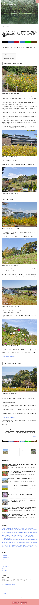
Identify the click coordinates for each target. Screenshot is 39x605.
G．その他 (4, 568)
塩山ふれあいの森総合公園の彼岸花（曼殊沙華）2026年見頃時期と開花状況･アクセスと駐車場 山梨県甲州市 (19, 532)
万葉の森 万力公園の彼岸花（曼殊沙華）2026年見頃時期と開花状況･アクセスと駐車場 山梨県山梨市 (18, 528)
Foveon (16, 429)
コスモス (11, 432)
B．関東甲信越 (5, 557)
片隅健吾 (34, 436)
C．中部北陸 (4, 559)
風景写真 (34, 433)
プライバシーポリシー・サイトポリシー (8, 584)
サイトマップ (4, 588)
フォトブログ (16, 432)
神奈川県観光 (23, 432)
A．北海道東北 (5, 555)
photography (22, 431)
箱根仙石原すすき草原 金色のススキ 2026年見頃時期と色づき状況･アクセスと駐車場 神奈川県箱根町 (18, 533)
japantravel (25, 429)
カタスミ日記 (7, 432)
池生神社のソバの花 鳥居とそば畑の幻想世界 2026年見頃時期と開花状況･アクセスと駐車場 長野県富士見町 (19, 545)
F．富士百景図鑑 (5, 566)
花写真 (30, 432)
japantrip (29, 429)
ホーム (3, 26)
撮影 (20, 432)
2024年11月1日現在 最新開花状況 (8, 356)
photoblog (17, 431)
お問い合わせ (4, 593)
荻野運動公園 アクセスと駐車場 (9, 58)
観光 (34, 432)
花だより (7, 26)
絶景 (27, 432)
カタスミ (33, 431)
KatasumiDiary (12, 431)
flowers (12, 429)
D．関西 (4, 561)
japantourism (20, 429)
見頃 (32, 432)
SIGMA (30, 431)
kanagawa (33, 429)
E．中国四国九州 (5, 564)
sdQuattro (27, 431)
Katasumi (7, 431)
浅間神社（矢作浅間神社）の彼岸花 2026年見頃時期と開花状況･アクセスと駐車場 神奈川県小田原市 (18, 535)
